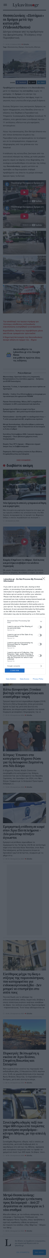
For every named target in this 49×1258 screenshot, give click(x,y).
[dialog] (24, 629)
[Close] (44, 579)
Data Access (24, 679)
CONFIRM (14, 670)
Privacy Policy (38, 679)
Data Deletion (11, 679)
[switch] (40, 627)
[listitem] (24, 621)
